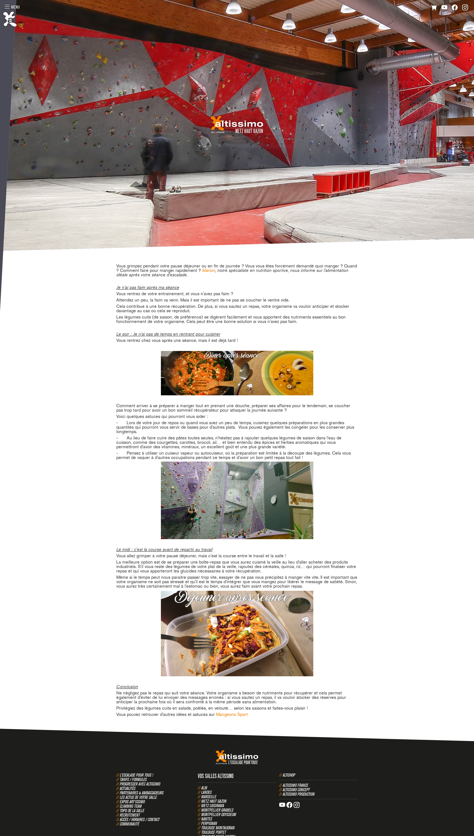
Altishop (289, 775)
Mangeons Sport (232, 714)
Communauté (129, 824)
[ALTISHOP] (434, 8)
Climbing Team (131, 806)
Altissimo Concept (296, 789)
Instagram (465, 8)
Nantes (206, 819)
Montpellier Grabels (217, 810)
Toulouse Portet (213, 832)
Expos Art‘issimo (132, 801)
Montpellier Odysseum (218, 814)
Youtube (444, 8)
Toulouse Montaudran (218, 827)
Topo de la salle (132, 810)
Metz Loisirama (212, 805)
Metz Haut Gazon (213, 801)
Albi (204, 787)
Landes (206, 792)
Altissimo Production (299, 794)
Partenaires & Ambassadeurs (141, 792)
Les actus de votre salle (138, 797)
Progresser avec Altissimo (140, 784)
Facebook (454, 8)
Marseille (208, 796)
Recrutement (130, 815)
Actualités (127, 788)
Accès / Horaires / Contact (140, 819)
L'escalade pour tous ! (136, 775)
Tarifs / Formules (133, 779)
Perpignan (209, 823)
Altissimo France (295, 785)
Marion (208, 270)
